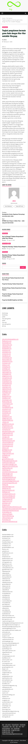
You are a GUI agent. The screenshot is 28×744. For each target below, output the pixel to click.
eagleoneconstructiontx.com (10, 466)
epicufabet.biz (6, 604)
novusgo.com (5, 437)
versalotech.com (6, 409)
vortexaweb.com (6, 374)
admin (5, 39)
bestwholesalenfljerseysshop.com (11, 626)
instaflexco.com (6, 398)
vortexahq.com (6, 367)
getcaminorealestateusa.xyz (9, 521)
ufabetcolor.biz (6, 586)
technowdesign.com (7, 641)
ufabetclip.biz (5, 573)
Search (4, 263)
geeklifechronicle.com (8, 424)
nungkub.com (6, 700)
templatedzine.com (7, 676)
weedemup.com (6, 488)
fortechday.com (6, 519)
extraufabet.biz (6, 588)
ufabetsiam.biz (6, 579)
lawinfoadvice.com (7, 678)
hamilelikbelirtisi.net (7, 407)
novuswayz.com (6, 392)
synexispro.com (6, 503)
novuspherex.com (7, 378)
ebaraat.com (5, 555)
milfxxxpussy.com (7, 687)
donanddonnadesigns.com (9, 464)
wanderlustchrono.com (8, 440)
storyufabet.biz (6, 602)
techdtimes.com (6, 544)
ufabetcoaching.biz (7, 514)
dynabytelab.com (6, 348)
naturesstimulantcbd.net (9, 713)
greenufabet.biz (6, 584)
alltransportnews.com (8, 615)
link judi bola (15, 724)
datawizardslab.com (7, 420)
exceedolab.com (6, 413)
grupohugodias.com (7, 667)
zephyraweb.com (6, 372)
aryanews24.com (6, 634)
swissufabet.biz (6, 580)
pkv (3, 724)
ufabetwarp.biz (6, 571)
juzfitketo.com (6, 707)
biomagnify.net (6, 717)
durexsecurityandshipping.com (10, 643)
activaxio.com (6, 414)
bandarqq (5, 315)
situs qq (4, 322)
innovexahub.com (7, 357)
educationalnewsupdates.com (10, 339)
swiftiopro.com (6, 405)
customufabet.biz (7, 601)
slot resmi (8, 724)
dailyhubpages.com (7, 473)
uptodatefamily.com (7, 689)
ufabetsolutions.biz (7, 591)
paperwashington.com (8, 486)
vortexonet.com (6, 354)
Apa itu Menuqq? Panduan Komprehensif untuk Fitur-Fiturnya (12, 237)
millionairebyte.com (7, 518)
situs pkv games (6, 318)
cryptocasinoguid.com (8, 621)
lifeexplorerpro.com (7, 435)
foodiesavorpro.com (7, 427)
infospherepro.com (7, 425)
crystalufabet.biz (6, 606)
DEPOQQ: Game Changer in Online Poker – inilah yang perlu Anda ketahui (13, 220)
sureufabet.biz (6, 599)
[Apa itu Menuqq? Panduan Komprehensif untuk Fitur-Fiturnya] (14, 233)
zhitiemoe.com (6, 698)
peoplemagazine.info (7, 536)
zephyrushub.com (7, 344)
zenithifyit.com (6, 368)
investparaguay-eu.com (8, 656)
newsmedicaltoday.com (8, 497)
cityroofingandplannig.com (9, 645)
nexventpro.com (6, 387)
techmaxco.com (6, 411)
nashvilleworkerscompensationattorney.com (14, 508)
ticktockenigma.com (7, 446)
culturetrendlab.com (7, 442)
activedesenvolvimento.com (9, 471)
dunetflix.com (6, 683)
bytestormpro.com (7, 438)
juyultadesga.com (7, 648)
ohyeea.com (5, 696)
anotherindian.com (7, 702)
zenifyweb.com (6, 455)
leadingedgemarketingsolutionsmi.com (12, 623)
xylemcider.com (6, 704)
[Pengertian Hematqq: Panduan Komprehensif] (14, 243)
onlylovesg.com (6, 470)
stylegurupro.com (7, 418)
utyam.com (5, 693)
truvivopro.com (6, 363)
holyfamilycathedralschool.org (10, 510)
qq (12, 728)
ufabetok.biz (5, 608)
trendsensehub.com (7, 444)
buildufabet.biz (6, 614)
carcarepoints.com (7, 663)
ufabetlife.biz (5, 590)
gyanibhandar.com (7, 569)
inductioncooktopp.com (8, 495)
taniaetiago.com (6, 706)
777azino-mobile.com (8, 637)
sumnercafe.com (6, 682)
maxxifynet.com (6, 356)
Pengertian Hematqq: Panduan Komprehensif (14, 246)
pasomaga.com (6, 709)
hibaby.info (5, 484)
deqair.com (5, 669)
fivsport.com (5, 674)
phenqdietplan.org (7, 680)
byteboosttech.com (7, 558)
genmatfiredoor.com (7, 459)
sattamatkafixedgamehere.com (10, 481)
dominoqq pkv (6, 728)
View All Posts (19, 206)
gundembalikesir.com (8, 547)
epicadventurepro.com (8, 431)
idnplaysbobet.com (7, 475)
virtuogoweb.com (7, 562)
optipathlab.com (6, 346)
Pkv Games (5, 27)
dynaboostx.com (6, 396)
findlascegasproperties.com (9, 460)
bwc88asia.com (6, 658)
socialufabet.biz (6, 593)
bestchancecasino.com (8, 490)
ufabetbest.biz (6, 597)
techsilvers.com (6, 671)
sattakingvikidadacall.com (9, 477)
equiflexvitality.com (7, 468)
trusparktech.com (7, 381)
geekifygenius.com (7, 449)
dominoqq (5, 313)
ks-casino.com (6, 661)
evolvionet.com (6, 350)
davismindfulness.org (8, 516)
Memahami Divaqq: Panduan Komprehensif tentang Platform (13, 256)
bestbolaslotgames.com (8, 479)
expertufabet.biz (6, 575)
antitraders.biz (6, 632)
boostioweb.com (6, 343)
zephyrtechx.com (6, 389)
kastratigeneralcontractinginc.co (11, 625)
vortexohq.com (6, 429)
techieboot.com (6, 545)
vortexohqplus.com (7, 403)
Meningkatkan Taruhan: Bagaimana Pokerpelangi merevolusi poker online (13, 214)
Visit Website (8, 206)
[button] (2, 13)
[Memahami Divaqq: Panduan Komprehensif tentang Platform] (14, 252)
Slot (9, 243)
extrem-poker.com (7, 660)
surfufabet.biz (6, 595)
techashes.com (6, 538)
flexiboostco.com (6, 341)
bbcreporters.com (7, 619)
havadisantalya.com (7, 542)
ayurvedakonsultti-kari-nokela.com (11, 630)
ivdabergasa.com (6, 647)
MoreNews (23, 740)
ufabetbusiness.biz (7, 582)
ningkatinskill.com (7, 672)
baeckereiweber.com (7, 534)
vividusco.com (6, 365)
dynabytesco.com (7, 416)
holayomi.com (6, 505)
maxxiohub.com (6, 370)
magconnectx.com (7, 501)
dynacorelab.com (7, 359)
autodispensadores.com (8, 494)
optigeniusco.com (7, 376)
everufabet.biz (6, 610)
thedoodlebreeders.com (8, 665)
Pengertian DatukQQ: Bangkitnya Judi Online (12, 300)
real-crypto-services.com (9, 650)
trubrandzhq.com (7, 383)
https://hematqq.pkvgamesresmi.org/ (12, 733)
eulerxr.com (5, 448)
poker (3, 317)
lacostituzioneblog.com (8, 695)
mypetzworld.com (7, 652)
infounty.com (5, 654)
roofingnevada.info (7, 499)
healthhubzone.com (7, 553)
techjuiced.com (6, 556)
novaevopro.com (6, 379)
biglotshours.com (7, 564)
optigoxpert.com (6, 390)
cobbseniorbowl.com (8, 639)
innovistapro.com (7, 400)
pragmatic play (6, 730)
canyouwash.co (6, 540)
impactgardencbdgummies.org (10, 711)
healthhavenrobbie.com (8, 462)
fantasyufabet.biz (6, 577)
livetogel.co (5, 457)
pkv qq (4, 326)
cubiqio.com (5, 422)
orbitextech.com (6, 451)
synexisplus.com (6, 352)
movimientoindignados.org (9, 685)
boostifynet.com (6, 385)
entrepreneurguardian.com (9, 483)
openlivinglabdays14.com (9, 628)
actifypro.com (6, 394)
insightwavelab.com (7, 433)
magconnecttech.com (8, 453)
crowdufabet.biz (6, 612)
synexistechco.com (7, 361)
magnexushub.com (7, 560)
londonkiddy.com (7, 512)
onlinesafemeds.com (7, 568)
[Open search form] (25, 13)
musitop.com (5, 691)
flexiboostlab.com (7, 401)
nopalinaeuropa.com (7, 715)
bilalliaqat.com (6, 492)
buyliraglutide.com (7, 566)
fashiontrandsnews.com (8, 617)
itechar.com (5, 549)
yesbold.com (5, 551)
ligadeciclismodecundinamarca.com (12, 506)
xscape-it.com (6, 636)
